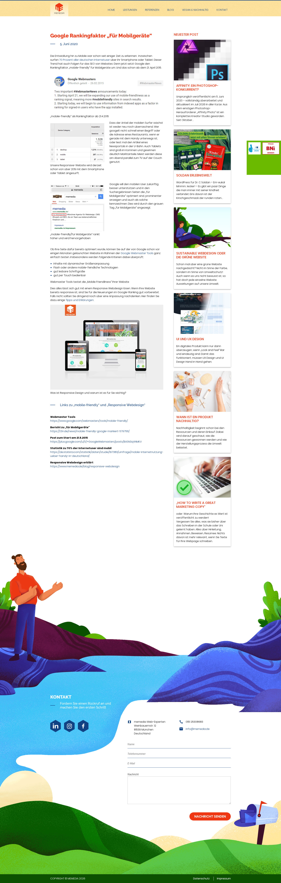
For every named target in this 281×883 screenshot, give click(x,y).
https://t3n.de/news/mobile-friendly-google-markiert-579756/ (90, 431)
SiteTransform (130, 10)
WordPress (130, 19)
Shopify (130, 24)
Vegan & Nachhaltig (195, 10)
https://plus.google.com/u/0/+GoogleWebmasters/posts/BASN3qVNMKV (96, 442)
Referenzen (152, 10)
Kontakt (222, 10)
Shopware (130, 15)
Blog (170, 10)
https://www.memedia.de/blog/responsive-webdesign (85, 466)
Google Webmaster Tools (137, 253)
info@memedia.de (198, 729)
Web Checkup (130, 4)
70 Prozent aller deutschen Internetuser (84, 60)
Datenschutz (201, 878)
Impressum (224, 878)
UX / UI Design (130, 29)
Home (111, 10)
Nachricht (133, 774)
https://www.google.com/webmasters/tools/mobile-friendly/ (89, 421)
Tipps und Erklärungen (79, 300)
